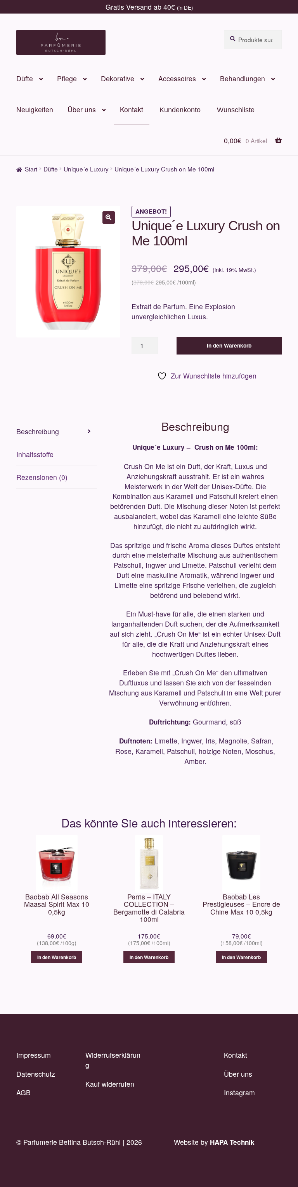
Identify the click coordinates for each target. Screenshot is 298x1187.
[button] (108, 217)
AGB (23, 1092)
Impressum (33, 1055)
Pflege (67, 78)
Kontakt (131, 109)
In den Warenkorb (229, 345)
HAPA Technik (232, 1142)
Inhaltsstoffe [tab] (35, 454)
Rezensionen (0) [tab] (42, 477)
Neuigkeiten (34, 109)
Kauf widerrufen (109, 1084)
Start (31, 168)
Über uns (82, 109)
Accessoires (177, 78)
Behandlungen (242, 78)
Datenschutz (35, 1074)
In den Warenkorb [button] (56, 957)
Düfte (24, 78)
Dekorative (117, 78)
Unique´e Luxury (86, 168)
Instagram (239, 1092)
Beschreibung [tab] (37, 431)
